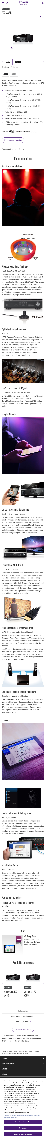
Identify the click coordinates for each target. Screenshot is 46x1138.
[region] (23, 1108)
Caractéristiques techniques (22, 1016)
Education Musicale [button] (8, 1063)
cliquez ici (8, 1110)
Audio (21, 1051)
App (20, 149)
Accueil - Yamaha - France (9, 1051)
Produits (36, 1051)
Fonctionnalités (7, 149)
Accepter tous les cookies (23, 1134)
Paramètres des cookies (23, 1122)
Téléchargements (22, 1021)
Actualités (5, 1068)
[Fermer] (42, 1081)
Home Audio (28, 1051)
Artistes (4, 1074)
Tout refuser (23, 1128)
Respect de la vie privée (25, 1115)
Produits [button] (4, 1058)
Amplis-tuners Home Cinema (12, 1053)
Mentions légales (10, 1115)
